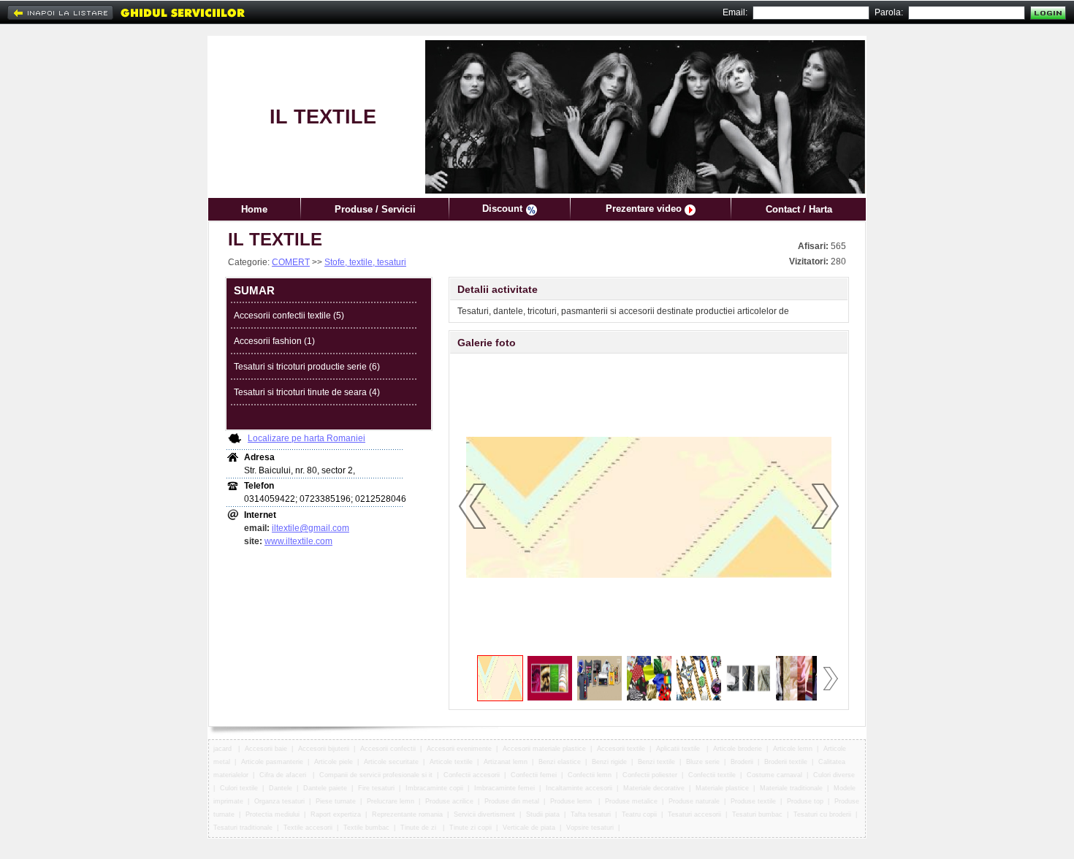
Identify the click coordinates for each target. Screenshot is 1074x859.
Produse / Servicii (375, 209)
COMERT (291, 262)
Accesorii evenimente (459, 748)
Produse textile (753, 801)
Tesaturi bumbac (757, 814)
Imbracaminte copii (434, 788)
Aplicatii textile (679, 748)
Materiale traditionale (791, 788)
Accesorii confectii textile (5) (289, 315)
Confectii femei (534, 775)
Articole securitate (391, 762)
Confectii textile (712, 775)
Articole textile (451, 762)
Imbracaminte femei (504, 788)
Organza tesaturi (279, 801)
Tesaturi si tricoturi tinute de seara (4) (307, 392)
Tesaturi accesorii (694, 814)
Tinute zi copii (470, 827)
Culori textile (239, 788)
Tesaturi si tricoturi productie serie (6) (307, 367)
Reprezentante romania (407, 814)
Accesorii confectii (388, 748)
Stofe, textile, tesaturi (365, 262)
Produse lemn (572, 801)
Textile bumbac (366, 827)
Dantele (280, 788)
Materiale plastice (722, 788)
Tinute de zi (419, 827)
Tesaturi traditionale (243, 827)
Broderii (742, 762)
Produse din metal (511, 801)
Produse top (805, 801)
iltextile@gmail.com (310, 528)
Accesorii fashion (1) (274, 341)
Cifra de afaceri (283, 775)
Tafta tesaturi (591, 814)
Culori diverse (835, 775)
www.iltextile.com (298, 541)
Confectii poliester (649, 775)
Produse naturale (694, 801)
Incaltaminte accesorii (579, 788)
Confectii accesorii (471, 775)
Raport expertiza (336, 814)
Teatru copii (639, 814)
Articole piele (333, 762)
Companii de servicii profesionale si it (376, 775)
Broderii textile (785, 762)
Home (254, 209)
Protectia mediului (272, 814)
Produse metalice (631, 801)
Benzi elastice (559, 762)
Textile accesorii (307, 827)
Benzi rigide (609, 762)
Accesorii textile (621, 748)
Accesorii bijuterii (323, 748)
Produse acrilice (449, 801)
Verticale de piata (529, 827)
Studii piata (543, 814)
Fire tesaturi (376, 788)
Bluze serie (703, 762)
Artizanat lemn (506, 762)
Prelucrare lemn (390, 801)
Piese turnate (336, 801)
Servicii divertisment (484, 814)
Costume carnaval (774, 775)
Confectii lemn (590, 775)
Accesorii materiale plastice (544, 748)
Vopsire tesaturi (590, 827)
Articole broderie (737, 748)
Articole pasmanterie (272, 762)
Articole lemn (792, 748)
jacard (223, 748)
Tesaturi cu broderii (822, 814)
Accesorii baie (266, 748)
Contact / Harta (799, 209)
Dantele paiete (325, 788)
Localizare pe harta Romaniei (306, 438)
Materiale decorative (654, 788)
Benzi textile (656, 762)
